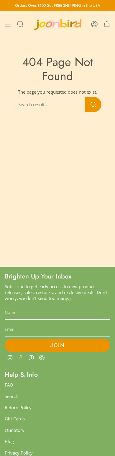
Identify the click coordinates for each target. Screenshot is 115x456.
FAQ (9, 385)
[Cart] (107, 24)
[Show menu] (8, 24)
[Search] (93, 104)
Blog (9, 441)
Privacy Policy (19, 453)
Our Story (14, 430)
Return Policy (18, 407)
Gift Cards (15, 419)
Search (11, 396)
